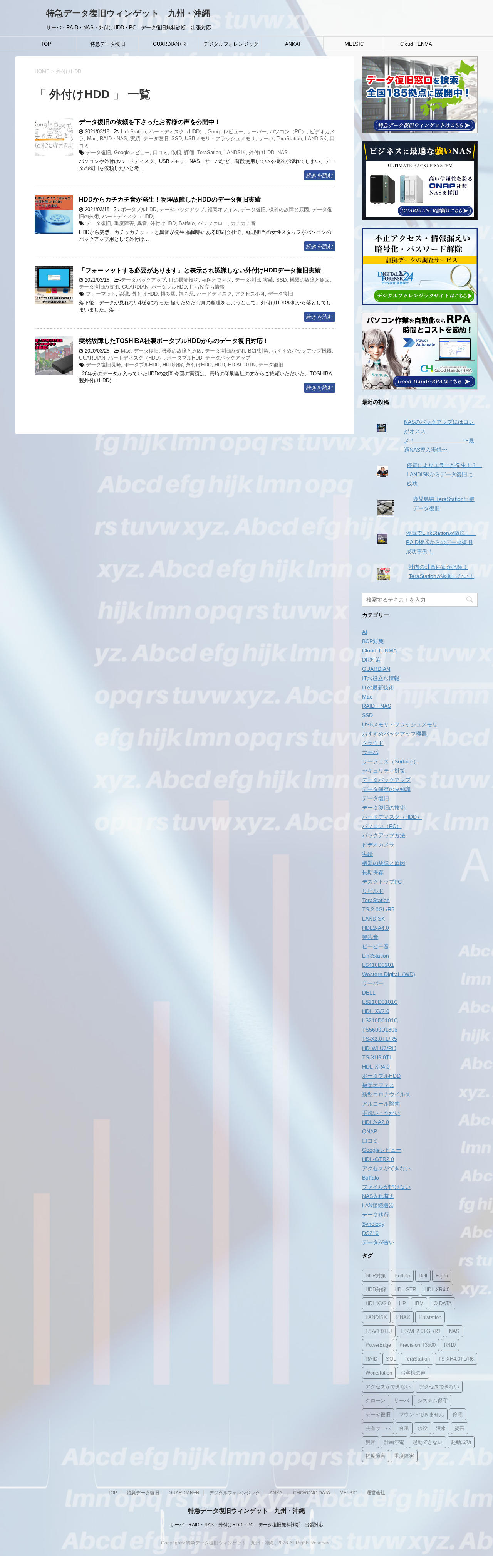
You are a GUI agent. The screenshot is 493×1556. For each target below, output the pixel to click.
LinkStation (133, 131)
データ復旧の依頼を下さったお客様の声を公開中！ (150, 122)
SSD (176, 138)
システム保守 (433, 1400)
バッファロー (213, 223)
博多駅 (168, 294)
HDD (220, 365)
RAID (371, 1359)
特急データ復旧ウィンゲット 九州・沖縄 (128, 13)
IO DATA (442, 1303)
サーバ (265, 138)
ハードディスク (214, 294)
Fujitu (442, 1276)
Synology (373, 1224)
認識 (124, 294)
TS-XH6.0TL (377, 1057)
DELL (369, 993)
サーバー (256, 131)
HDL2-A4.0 (375, 928)
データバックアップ (182, 209)
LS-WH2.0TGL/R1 (421, 1331)
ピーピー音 (375, 946)
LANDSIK (235, 152)
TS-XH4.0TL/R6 (456, 1359)
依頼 (176, 152)
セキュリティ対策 (383, 771)
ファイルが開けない (386, 1187)
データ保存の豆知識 (386, 789)
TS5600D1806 (379, 1030)
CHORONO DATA (311, 1493)
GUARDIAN (135, 287)
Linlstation (430, 1317)
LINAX (403, 1317)
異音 (142, 223)
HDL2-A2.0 (375, 1122)
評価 (189, 152)
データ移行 (375, 1215)
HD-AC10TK (241, 365)
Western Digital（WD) (388, 974)
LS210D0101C (380, 1002)
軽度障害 (376, 1456)
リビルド (373, 891)
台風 (404, 1428)
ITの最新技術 (184, 280)
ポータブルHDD (138, 209)
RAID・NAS (113, 138)
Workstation (379, 1373)
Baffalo (187, 223)
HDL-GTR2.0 (378, 1159)
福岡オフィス (223, 209)
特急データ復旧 (107, 44)
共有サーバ (378, 1428)
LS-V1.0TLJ (379, 1331)
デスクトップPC (382, 882)
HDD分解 (173, 365)
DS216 (370, 1233)
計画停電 (394, 1442)
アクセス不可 (250, 294)
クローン (376, 1400)
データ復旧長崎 (103, 365)
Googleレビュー (225, 131)
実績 (135, 138)
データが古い (378, 1242)
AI (364, 632)
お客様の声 (413, 1373)
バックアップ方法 (383, 835)
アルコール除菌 (381, 1104)
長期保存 (373, 872)
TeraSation (209, 152)
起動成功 (461, 1442)
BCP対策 (258, 351)
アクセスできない (439, 1387)
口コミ (160, 152)
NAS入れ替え (378, 1196)
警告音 (370, 937)
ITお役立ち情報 (207, 287)
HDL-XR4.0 (376, 1067)
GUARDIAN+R (169, 44)
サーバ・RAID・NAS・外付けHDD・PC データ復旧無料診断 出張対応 (246, 1524)
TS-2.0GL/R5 (378, 909)
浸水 (441, 1428)
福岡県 (186, 294)
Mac (92, 138)
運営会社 (376, 1493)
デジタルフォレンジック (230, 44)
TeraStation (289, 138)
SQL (391, 1359)
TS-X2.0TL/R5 (379, 1039)
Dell (423, 1276)
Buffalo (370, 1178)
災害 (459, 1428)
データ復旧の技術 (99, 287)
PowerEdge (378, 1345)
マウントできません (421, 1414)
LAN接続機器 (378, 1205)
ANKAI (292, 44)
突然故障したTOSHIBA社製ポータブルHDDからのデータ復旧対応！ (174, 341)
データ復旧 (155, 138)
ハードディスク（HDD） (177, 131)
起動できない (428, 1442)
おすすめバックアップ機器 (302, 351)
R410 (450, 1345)
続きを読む (319, 175)
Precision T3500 (417, 1345)
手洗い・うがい (381, 1113)
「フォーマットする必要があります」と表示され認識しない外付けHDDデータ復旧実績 (200, 270)
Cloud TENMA (416, 44)
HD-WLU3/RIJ (379, 1048)
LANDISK (316, 138)
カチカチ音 (243, 223)
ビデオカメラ (378, 845)
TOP (46, 44)
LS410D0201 (378, 965)
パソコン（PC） (288, 131)
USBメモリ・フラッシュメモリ (220, 138)
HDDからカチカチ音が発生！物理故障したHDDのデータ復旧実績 (170, 199)
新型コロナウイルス (386, 1094)
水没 (423, 1428)
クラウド (373, 743)
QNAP (369, 1131)
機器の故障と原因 (289, 209)
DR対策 (371, 660)
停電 (458, 1414)
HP (402, 1303)
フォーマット (101, 294)
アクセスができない (386, 1168)
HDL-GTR (405, 1289)
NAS (282, 152)
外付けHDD (261, 152)
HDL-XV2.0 (375, 1011)
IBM (419, 1303)
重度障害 (124, 223)
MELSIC (354, 44)
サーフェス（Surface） (390, 761)
